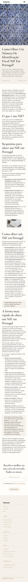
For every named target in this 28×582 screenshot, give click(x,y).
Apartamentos (6, 524)
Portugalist (12, 420)
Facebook (5, 540)
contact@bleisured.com (9, 565)
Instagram (5, 535)
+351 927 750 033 (8, 567)
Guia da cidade (7, 527)
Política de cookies (8, 554)
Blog (4, 511)
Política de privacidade (9, 551)
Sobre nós (5, 506)
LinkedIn (5, 538)
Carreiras (5, 508)
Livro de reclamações (8, 556)
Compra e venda (7, 522)
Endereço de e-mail (14, 477)
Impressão (5, 549)
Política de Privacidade (19, 483)
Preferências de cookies (7, 578)
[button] (24, 2)
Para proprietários (7, 520)
